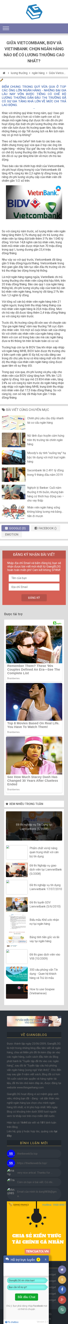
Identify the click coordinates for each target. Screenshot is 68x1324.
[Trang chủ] (62, 1270)
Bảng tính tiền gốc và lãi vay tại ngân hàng (44, 939)
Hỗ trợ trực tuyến (23, 1259)
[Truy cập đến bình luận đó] (11, 1154)
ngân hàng (38, 73)
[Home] (4, 73)
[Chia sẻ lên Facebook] (62, 1290)
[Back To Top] (62, 1259)
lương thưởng (19, 73)
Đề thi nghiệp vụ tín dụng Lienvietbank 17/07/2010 (46, 887)
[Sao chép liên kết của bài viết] (62, 1310)
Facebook (38, 1306)
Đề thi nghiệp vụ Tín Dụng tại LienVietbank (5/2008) (34, 827)
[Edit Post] (1, 80)
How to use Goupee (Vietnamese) (42, 991)
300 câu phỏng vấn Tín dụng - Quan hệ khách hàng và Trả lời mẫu (44, 974)
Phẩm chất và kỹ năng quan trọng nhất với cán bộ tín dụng (44, 852)
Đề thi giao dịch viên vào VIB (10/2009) (45, 956)
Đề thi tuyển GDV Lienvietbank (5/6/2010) (45, 904)
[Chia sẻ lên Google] (62, 1300)
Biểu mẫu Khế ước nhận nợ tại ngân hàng (44, 922)
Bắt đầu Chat (26, 1297)
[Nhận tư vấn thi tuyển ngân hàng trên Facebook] (34, 1021)
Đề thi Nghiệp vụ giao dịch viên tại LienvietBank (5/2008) (46, 869)
